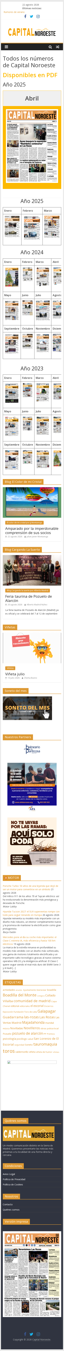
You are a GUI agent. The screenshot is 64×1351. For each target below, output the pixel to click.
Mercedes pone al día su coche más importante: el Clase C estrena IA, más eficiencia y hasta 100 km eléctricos (29, 941)
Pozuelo (7, 1033)
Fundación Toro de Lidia (25, 1011)
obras (43, 1028)
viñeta (32, 1051)
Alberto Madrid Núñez (37, 604)
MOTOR (13, 878)
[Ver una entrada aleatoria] (57, 46)
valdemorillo (21, 1051)
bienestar (41, 989)
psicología (9, 1038)
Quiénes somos (11, 1209)
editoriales (25, 1006)
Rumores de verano (14, 12)
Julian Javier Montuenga (37, 536)
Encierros (48, 1006)
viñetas (56, 1052)
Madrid (16, 1023)
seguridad (19, 1044)
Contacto (8, 1204)
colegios (41, 995)
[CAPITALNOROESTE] (28, 1127)
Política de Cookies (13, 1184)
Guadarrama (13, 1017)
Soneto (29, 1044)
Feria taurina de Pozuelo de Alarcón (28, 598)
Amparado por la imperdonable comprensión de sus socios (31, 530)
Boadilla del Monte (19, 995)
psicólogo (22, 1038)
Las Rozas (47, 1017)
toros (9, 1051)
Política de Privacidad (14, 1179)
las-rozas (31, 1017)
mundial (49, 1022)
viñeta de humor (44, 1052)
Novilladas (16, 1028)
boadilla (51, 989)
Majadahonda (33, 1022)
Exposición (8, 1011)
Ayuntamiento (29, 990)
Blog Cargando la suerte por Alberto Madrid (27, 590)
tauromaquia (45, 1044)
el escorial (37, 1006)
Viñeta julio (15, 673)
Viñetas (10, 668)
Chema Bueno (30, 677)
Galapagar (47, 1011)
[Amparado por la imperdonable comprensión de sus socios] (32, 488)
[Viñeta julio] (32, 634)
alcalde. (19, 990)
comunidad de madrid (32, 1000)
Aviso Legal (9, 1174)
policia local (53, 1028)
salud (30, 1038)
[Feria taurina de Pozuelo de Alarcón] (32, 556)
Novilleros (32, 1028)
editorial (15, 1006)
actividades (9, 989)
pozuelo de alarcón (27, 1033)
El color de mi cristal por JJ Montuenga (24, 522)
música (6, 1028)
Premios (51, 1034)
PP (45, 1034)
